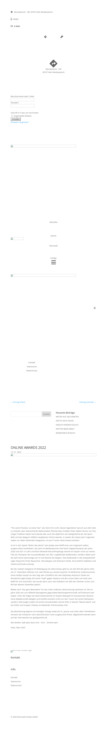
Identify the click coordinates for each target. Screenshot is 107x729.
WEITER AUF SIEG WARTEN (67, 416)
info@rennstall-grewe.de (31, 26)
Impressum (32, 366)
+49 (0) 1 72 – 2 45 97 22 (29, 19)
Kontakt (31, 362)
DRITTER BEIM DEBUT (65, 429)
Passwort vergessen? (20, 122)
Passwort (15, 102)
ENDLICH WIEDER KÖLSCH (67, 425)
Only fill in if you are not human (24, 112)
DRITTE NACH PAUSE (65, 420)
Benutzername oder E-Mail (22, 96)
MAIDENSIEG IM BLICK (65, 433)
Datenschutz (31, 370)
